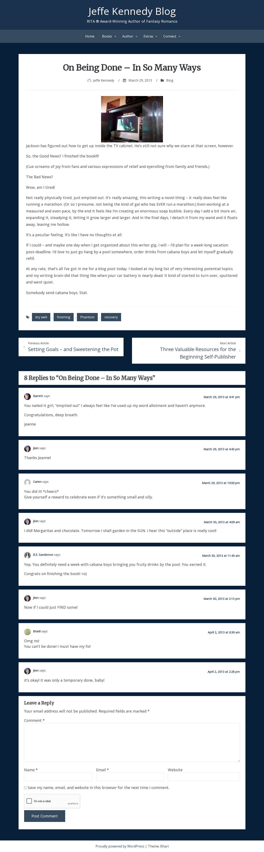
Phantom (87, 317)
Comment (34, 720)
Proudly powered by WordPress (120, 846)
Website (175, 769)
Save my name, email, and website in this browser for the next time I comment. (98, 787)
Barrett (38, 396)
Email (102, 769)
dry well (41, 317)
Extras (148, 36)
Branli (37, 631)
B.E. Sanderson (43, 555)
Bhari (164, 846)
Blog (169, 80)
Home (89, 36)
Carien (37, 482)
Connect (169, 36)
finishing (63, 317)
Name (31, 769)
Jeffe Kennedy (103, 80)
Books (107, 36)
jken (36, 448)
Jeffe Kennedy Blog (132, 11)
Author (127, 36)
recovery (111, 317)
